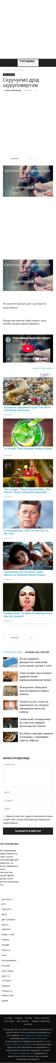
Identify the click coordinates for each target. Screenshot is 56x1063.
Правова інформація (41, 1021)
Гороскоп (6, 909)
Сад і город (7, 970)
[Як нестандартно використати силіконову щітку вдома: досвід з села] (10, 662)
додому (6, 70)
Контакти (28, 1024)
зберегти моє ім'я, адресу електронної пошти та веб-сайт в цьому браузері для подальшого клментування (28, 819)
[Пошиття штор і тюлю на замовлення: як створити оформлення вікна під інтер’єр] (10, 705)
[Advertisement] (28, 29)
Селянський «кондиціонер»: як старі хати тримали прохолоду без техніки (35, 723)
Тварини (5, 985)
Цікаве (4, 1000)
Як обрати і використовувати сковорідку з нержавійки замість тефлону (36, 737)
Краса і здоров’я (42, 1018)
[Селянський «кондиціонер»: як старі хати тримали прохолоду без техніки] (10, 723)
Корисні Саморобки (43, 368)
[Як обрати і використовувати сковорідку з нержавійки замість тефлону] (10, 737)
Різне (4, 955)
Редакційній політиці (35, 1038)
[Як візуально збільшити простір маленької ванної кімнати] (10, 691)
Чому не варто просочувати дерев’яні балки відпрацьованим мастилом (35, 676)
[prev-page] (25, 748)
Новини (5, 939)
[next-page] (30, 748)
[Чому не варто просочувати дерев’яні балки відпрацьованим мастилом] (10, 676)
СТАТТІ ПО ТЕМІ (12, 652)
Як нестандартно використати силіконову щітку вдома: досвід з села (35, 662)
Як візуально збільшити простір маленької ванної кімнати (34, 691)
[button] (5, 63)
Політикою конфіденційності (20, 1053)
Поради (5, 944)
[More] (37, 158)
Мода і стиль (8, 934)
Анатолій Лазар (13, 90)
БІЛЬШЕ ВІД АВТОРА (37, 652)
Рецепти (5, 950)
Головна (8, 1018)
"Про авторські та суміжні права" (34, 1035)
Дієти (4, 914)
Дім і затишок (19, 70)
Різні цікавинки (8, 960)
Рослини (5, 965)
